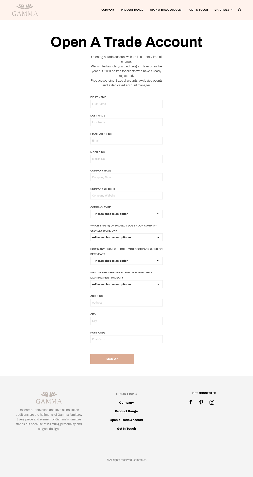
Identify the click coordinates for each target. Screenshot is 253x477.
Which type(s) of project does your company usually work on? (123, 228)
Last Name (97, 115)
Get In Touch (126, 428)
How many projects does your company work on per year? (126, 252)
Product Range (132, 9)
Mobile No (97, 152)
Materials (221, 9)
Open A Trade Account (166, 9)
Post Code (98, 332)
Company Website (103, 189)
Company (107, 9)
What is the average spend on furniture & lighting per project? (121, 275)
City (93, 314)
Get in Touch (198, 9)
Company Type (100, 207)
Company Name (100, 170)
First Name (98, 97)
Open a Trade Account (126, 420)
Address (96, 296)
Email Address (101, 134)
